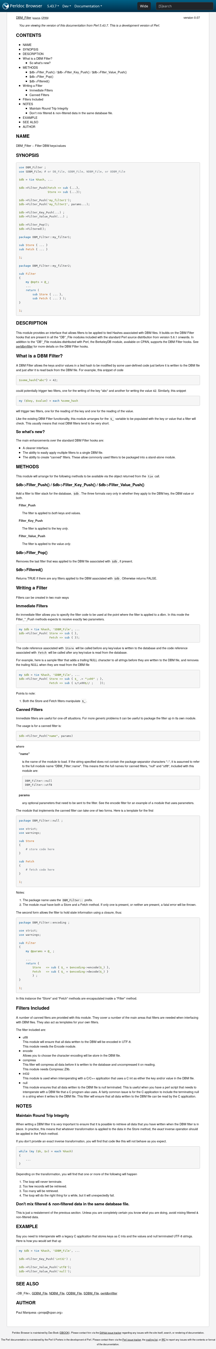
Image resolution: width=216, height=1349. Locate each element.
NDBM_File (57, 1293)
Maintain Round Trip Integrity (49, 108)
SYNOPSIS (30, 49)
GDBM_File (39, 1293)
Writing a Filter (32, 85)
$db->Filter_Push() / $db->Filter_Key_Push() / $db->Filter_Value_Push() (78, 72)
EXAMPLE (30, 117)
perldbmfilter (24, 346)
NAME (27, 44)
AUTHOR (29, 126)
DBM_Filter (23, 17)
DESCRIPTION (33, 53)
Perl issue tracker (131, 1339)
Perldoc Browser (25, 6)
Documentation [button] (87, 6)
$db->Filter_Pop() (41, 76)
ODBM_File (74, 1293)
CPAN (44, 17)
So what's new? (40, 62)
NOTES (28, 104)
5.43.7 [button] (52, 6)
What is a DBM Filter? (37, 58)
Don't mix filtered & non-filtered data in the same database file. (71, 113)
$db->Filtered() (40, 81)
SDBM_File (91, 1293)
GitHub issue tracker (110, 1332)
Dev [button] (65, 6)
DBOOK (64, 1332)
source (36, 17)
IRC (164, 1339)
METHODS (30, 67)
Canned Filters (39, 94)
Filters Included (33, 99)
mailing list (152, 1339)
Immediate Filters (41, 90)
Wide (144, 6)
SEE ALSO (30, 122)
